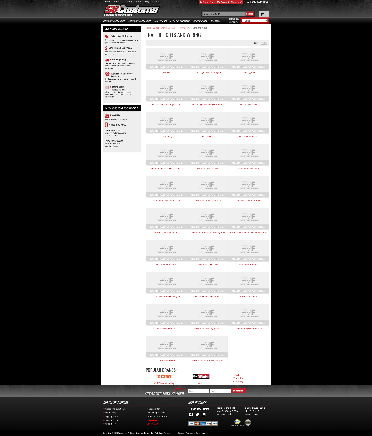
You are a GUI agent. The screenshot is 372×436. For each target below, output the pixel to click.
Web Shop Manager (163, 433)
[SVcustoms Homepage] (132, 12)
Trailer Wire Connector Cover (207, 200)
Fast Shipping (118, 59)
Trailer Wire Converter (166, 264)
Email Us (115, 115)
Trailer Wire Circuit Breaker (207, 168)
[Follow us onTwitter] (197, 414)
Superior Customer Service (122, 75)
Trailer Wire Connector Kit (166, 232)
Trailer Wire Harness (248, 264)
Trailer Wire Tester (166, 360)
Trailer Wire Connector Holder (248, 200)
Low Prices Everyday (120, 48)
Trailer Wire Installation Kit (207, 296)
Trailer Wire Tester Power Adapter (207, 360)
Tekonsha (238, 378)
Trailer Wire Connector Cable (166, 200)
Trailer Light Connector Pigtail (207, 72)
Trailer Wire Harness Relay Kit (166, 296)
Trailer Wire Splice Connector (248, 328)
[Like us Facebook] (191, 414)
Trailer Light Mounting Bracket (166, 104)
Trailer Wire (207, 136)
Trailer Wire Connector (248, 168)
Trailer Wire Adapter (248, 136)
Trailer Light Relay (248, 104)
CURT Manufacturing (164, 383)
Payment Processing (237, 425)
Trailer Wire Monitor (166, 328)
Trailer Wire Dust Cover (207, 264)
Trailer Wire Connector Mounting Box (207, 232)
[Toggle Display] (264, 43)
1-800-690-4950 (117, 125)
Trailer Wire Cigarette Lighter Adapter (166, 168)
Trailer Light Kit (248, 72)
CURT (238, 375)
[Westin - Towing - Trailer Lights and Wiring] (201, 378)
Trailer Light (166, 72)
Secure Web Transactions (118, 88)
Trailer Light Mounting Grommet (207, 104)
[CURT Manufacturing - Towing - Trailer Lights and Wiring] (164, 378)
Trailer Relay (166, 136)
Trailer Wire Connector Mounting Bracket (248, 232)
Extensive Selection (122, 36)
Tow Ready (238, 381)
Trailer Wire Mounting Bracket (207, 328)
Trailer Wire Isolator (248, 296)
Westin (201, 383)
